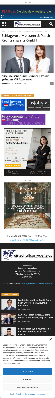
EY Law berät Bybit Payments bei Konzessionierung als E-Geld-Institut (34, 331)
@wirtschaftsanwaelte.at (27, 239)
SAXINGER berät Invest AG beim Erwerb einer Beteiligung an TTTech (36, 316)
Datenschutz (30, 394)
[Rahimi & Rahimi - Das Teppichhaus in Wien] (27, 205)
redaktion (5, 83)
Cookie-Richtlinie (17, 394)
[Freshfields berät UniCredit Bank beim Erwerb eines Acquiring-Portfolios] (8, 304)
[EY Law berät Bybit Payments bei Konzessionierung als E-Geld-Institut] (8, 332)
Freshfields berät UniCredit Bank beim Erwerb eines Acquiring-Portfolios (34, 303)
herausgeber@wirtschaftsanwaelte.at (37, 283)
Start (3, 31)
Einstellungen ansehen (27, 387)
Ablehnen (27, 379)
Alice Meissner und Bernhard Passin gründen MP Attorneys (25, 77)
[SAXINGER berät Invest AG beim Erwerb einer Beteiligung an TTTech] (8, 318)
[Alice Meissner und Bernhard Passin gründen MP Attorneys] (27, 59)
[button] (50, 339)
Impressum (41, 394)
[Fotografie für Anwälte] (27, 152)
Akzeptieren (27, 371)
